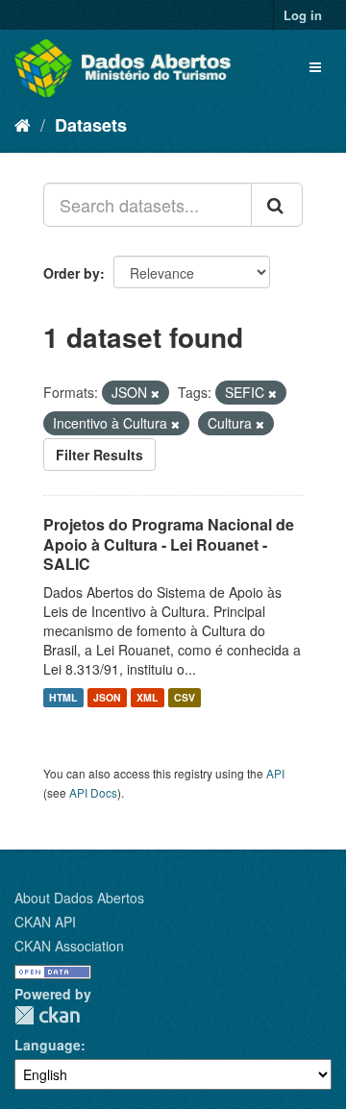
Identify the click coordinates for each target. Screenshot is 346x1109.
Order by (71, 273)
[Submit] (277, 205)
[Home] (22, 123)
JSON (107, 697)
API (275, 773)
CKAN (47, 1015)
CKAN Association (69, 945)
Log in (303, 15)
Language (47, 1044)
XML (147, 697)
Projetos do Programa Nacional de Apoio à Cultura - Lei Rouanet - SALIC (168, 544)
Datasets (91, 124)
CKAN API (45, 921)
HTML (63, 697)
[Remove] (155, 393)
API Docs (93, 792)
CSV (184, 697)
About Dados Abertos (79, 897)
